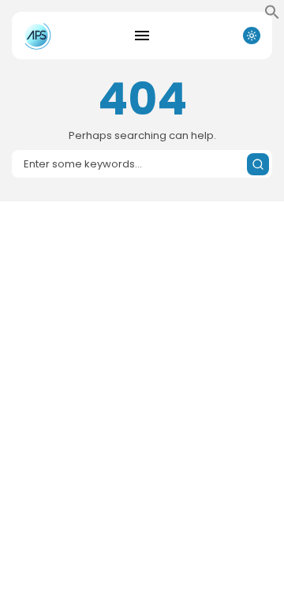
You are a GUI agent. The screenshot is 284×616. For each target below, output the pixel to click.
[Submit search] (258, 164)
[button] (272, 16)
